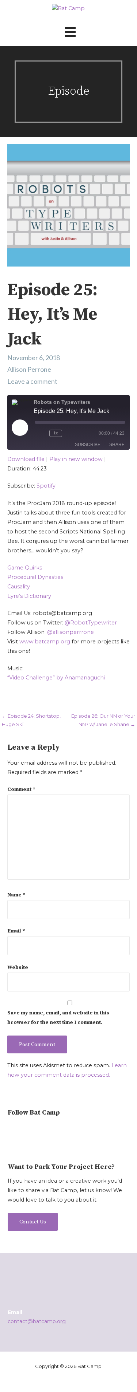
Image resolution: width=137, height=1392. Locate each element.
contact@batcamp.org (37, 1321)
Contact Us (32, 1221)
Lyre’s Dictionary (29, 596)
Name (16, 895)
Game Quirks (24, 567)
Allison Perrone (29, 369)
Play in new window (76, 459)
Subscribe (87, 444)
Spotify (46, 485)
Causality (18, 586)
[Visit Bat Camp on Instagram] (12, 1130)
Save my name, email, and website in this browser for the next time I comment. (58, 1018)
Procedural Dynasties (35, 577)
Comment (21, 789)
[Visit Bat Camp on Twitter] (24, 1130)
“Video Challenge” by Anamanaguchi (56, 677)
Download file (26, 459)
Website (17, 967)
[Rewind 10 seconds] (40, 433)
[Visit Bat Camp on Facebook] (37, 1130)
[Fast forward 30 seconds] (76, 433)
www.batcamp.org (44, 641)
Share (117, 444)
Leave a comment (32, 381)
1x (55, 433)
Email (16, 931)
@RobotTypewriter (91, 622)
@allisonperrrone (70, 632)
